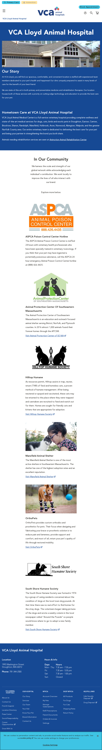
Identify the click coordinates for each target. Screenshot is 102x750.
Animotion (31, 2)
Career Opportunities (10, 724)
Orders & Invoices (50, 719)
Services (25, 700)
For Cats (66, 705)
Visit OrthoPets (33, 547)
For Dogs (67, 700)
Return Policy (68, 713)
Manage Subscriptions (48, 706)
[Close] (98, 736)
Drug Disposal (90, 703)
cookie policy (26, 738)
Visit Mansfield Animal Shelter (39, 477)
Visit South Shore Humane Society (41, 630)
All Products (68, 696)
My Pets (46, 700)
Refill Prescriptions (50, 711)
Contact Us (6, 702)
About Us (5, 698)
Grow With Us (7, 729)
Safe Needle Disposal (92, 698)
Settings (46, 723)
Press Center (7, 714)
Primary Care (13, 2)
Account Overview (50, 696)
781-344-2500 (16, 672)
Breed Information (29, 717)
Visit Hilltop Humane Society (39, 414)
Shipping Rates (69, 709)
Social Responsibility (10, 718)
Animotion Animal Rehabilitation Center (68, 140)
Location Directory (9, 710)
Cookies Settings (50, 745)
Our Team (26, 705)
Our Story (26, 696)
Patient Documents (50, 715)
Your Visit (25, 709)
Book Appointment (89, 7)
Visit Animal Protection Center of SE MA (45, 336)
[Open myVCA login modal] (86, 13)
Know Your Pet (28, 713)
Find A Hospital (8, 706)
